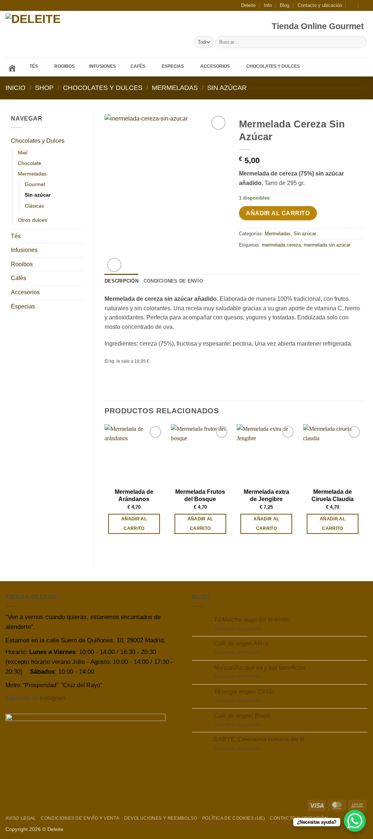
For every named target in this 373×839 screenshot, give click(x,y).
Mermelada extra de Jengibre (266, 496)
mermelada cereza (281, 245)
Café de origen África (241, 644)
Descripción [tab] (121, 281)
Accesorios (25, 292)
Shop (44, 87)
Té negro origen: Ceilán (244, 692)
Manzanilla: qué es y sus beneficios (260, 668)
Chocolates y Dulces (102, 87)
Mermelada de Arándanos (134, 496)
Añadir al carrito (278, 213)
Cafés (18, 278)
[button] (352, 5)
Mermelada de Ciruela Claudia (332, 496)
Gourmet (35, 184)
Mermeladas (175, 87)
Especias (23, 306)
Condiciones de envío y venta (80, 818)
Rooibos (22, 264)
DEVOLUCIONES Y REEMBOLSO (160, 818)
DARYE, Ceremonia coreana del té (259, 739)
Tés (16, 236)
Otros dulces (32, 220)
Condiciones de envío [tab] (173, 281)
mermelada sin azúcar (327, 245)
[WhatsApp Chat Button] (355, 821)
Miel (22, 152)
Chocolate (29, 163)
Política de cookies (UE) (233, 818)
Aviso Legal (20, 818)
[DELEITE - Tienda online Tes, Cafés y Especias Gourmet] (54, 34)
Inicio (15, 87)
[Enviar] (360, 42)
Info (268, 5)
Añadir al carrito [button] (134, 523)
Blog (284, 5)
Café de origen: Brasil (242, 716)
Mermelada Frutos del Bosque (200, 496)
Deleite (248, 5)
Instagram (52, 698)
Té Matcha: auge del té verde (251, 620)
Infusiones (24, 250)
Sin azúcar (227, 87)
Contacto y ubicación (320, 5)
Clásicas (34, 206)
